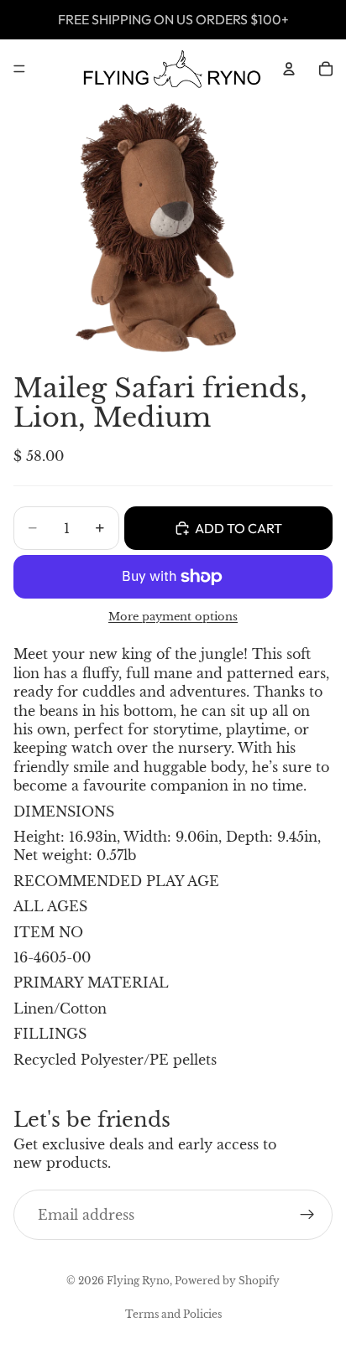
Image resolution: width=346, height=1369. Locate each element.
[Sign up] (307, 1214)
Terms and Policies (173, 1314)
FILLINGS (49, 1033)
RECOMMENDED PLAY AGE (116, 881)
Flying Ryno (138, 1280)
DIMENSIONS (63, 811)
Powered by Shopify (227, 1280)
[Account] (288, 68)
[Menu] (19, 68)
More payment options (173, 616)
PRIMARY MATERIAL (91, 982)
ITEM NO (48, 932)
